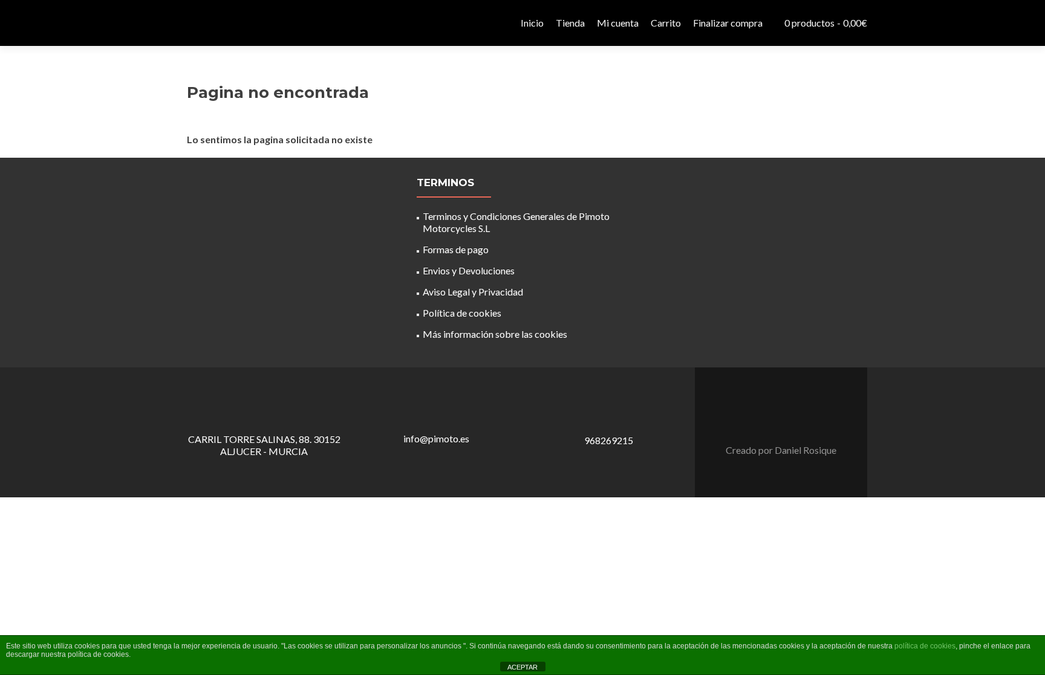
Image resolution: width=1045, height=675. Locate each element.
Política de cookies (462, 312)
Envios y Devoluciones (469, 270)
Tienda (570, 22)
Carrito (666, 22)
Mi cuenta (618, 22)
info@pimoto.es (436, 438)
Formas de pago (456, 249)
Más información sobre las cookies (495, 334)
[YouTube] (788, 420)
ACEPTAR (522, 667)
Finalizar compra (728, 22)
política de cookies (924, 646)
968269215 (608, 440)
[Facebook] (774, 420)
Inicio (532, 22)
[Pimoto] (208, 23)
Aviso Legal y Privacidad (473, 291)
